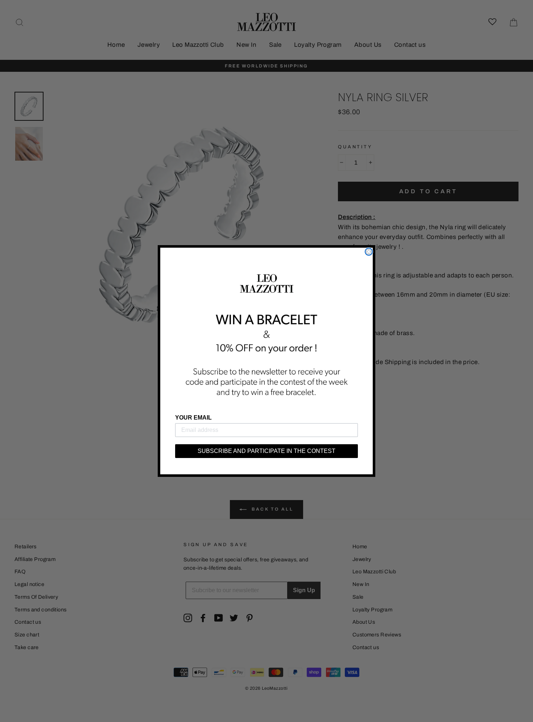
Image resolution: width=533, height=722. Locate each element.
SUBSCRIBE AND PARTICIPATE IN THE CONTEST (266, 451)
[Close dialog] (368, 251)
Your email (193, 417)
